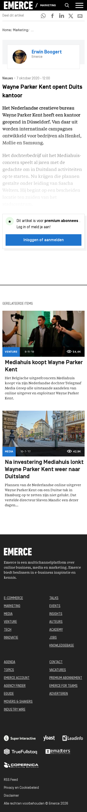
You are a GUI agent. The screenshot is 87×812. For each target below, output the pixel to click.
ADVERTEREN (58, 694)
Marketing (48, 5)
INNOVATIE (11, 638)
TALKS (53, 598)
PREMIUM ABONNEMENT (65, 678)
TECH (7, 630)
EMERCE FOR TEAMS (63, 686)
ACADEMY (56, 630)
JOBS (53, 638)
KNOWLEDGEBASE (61, 646)
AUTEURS (56, 622)
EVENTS (54, 606)
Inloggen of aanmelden (43, 240)
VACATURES (57, 670)
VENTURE (10, 622)
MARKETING (12, 606)
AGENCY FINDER (15, 686)
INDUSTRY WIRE (14, 710)
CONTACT (56, 662)
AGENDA (9, 662)
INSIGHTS (55, 614)
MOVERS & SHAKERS (18, 702)
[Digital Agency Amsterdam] (20, 738)
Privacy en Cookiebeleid (21, 788)
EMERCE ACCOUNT (16, 678)
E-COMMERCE (13, 598)
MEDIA (8, 614)
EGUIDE (9, 694)
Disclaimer (11, 796)
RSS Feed (11, 780)
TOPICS (9, 670)
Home (6, 30)
